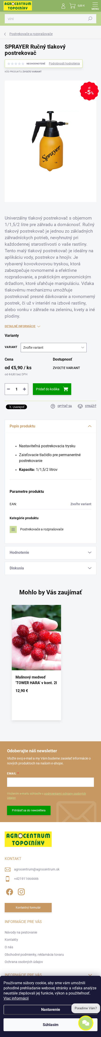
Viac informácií (16, 998)
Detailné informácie (20, 326)
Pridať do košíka (47, 389)
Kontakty (11, 939)
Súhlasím (50, 1025)
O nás (9, 947)
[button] (36, 692)
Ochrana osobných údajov (24, 962)
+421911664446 (26, 879)
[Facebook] (9, 891)
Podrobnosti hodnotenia (64, 63)
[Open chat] (85, 1025)
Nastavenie (50, 1009)
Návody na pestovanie (21, 932)
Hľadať (90, 18)
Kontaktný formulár (28, 907)
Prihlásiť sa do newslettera (29, 810)
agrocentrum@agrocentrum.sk (36, 869)
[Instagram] (20, 891)
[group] (50, 665)
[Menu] (95, 6)
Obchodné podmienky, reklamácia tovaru (34, 954)
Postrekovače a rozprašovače (41, 529)
